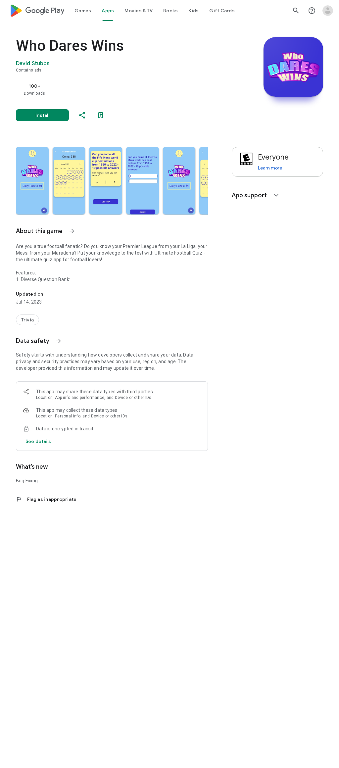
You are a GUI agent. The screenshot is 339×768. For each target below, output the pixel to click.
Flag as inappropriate (46, 499)
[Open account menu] (328, 11)
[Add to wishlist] (101, 115)
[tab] (82, 10)
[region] (121, 89)
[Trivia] (27, 320)
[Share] (82, 115)
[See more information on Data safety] (59, 341)
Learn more (270, 168)
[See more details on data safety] (38, 441)
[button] (32, 181)
